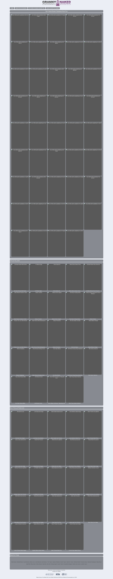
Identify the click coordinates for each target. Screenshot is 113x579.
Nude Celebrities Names (53, 8)
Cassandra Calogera (68, 564)
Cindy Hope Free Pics (56, 522)
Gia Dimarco (44, 562)
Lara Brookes (26, 562)
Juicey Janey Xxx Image (20, 466)
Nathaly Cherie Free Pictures (20, 494)
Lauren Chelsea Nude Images (20, 550)
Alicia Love (32, 562)
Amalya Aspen (54, 564)
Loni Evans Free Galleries (38, 438)
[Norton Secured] (64, 575)
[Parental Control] (50, 575)
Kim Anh (48, 564)
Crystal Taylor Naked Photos (75, 550)
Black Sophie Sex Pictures (56, 438)
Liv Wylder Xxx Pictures (38, 494)
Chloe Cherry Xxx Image (93, 522)
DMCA (59, 571)
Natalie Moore (20, 562)
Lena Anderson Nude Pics (74, 438)
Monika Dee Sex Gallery (56, 466)
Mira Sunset (13, 562)
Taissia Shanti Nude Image (92, 466)
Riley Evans (33, 564)
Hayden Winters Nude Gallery (38, 550)
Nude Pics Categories (21, 8)
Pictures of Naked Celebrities (36, 8)
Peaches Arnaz (84, 562)
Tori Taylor (49, 562)
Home (12, 8)
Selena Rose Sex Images (38, 522)
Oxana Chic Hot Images (38, 466)
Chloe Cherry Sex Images (75, 494)
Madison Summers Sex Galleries (92, 494)
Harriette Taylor (70, 562)
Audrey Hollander (56, 562)
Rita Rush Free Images (20, 438)
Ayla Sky (44, 564)
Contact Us (54, 571)
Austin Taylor (63, 562)
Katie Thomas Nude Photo (92, 438)
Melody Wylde (77, 562)
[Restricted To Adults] (58, 575)
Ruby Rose (99, 562)
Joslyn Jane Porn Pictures (74, 522)
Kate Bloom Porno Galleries (74, 466)
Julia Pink (28, 564)
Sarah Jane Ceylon (76, 564)
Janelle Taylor (84, 564)
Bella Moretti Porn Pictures (20, 522)
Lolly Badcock (38, 562)
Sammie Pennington (92, 562)
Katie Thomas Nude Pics (56, 550)
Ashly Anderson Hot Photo (56, 494)
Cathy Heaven (39, 564)
